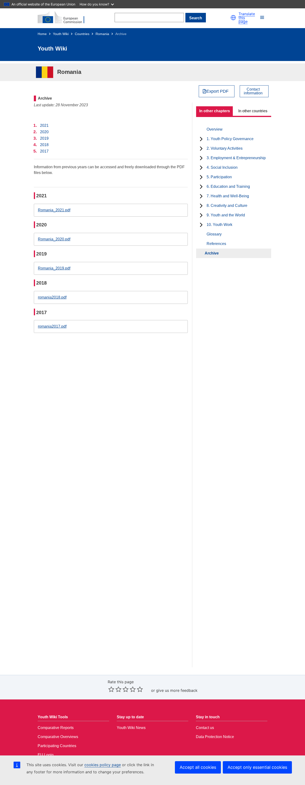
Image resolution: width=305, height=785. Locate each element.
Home (42, 34)
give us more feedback (177, 690)
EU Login (46, 755)
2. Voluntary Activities (225, 148)
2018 (44, 145)
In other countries (252, 111)
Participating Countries (57, 746)
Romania (102, 34)
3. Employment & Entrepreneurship (236, 158)
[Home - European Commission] (64, 17)
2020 (44, 132)
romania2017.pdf (52, 326)
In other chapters (214, 111)
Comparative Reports (56, 728)
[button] (233, 17)
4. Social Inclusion (222, 167)
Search (195, 18)
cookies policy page (102, 764)
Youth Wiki (61, 34)
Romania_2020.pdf (54, 239)
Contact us (205, 728)
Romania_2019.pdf (54, 268)
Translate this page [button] (247, 17)
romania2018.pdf (52, 297)
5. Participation (219, 177)
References (216, 244)
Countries (82, 34)
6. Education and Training (228, 186)
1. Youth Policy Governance (230, 139)
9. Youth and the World (226, 215)
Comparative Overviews (58, 737)
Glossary (214, 234)
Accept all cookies (198, 767)
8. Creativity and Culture (227, 206)
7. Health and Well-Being (228, 196)
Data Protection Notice (215, 737)
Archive (212, 253)
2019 (44, 138)
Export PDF (217, 91)
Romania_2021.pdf (54, 210)
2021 (44, 125)
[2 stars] (115, 689)
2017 (44, 151)
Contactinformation (253, 91)
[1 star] (111, 689)
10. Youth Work (219, 225)
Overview (215, 129)
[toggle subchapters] (201, 139)
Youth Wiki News (131, 728)
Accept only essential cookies (257, 767)
